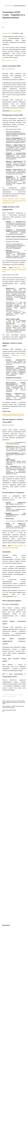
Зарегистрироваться (7, 457)
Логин (2, 457)
